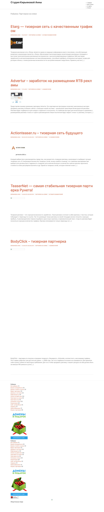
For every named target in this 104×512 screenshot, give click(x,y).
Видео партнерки (15, 391)
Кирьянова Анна (15, 35)
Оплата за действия (16, 396)
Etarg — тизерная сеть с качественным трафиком (51, 28)
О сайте (89, 6)
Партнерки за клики (35, 35)
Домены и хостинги (16, 393)
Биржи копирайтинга (17, 387)
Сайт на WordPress (16, 405)
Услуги (89, 8)
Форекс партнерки (16, 410)
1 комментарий (53, 245)
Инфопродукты (15, 394)
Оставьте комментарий (49, 35)
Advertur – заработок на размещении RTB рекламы (51, 83)
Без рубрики (14, 386)
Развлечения (14, 403)
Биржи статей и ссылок (17, 389)
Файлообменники (15, 408)
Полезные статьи (15, 401)
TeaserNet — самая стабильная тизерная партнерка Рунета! (52, 188)
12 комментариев (54, 137)
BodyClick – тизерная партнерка (38, 241)
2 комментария (46, 89)
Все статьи (90, 4)
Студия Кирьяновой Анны (26, 2)
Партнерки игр (15, 399)
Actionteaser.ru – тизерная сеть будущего (47, 133)
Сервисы (13, 406)
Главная (89, 2)
